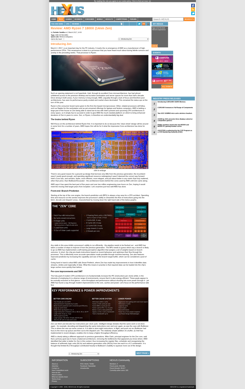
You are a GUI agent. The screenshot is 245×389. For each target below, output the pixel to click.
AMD (57, 35)
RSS (81, 364)
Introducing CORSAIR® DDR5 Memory (172, 102)
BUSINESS (78, 19)
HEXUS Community (120, 360)
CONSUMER (89, 19)
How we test (56, 372)
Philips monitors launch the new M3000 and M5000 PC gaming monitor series (173, 125)
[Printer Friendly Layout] (148, 25)
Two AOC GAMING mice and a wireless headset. (175, 113)
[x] (150, 1)
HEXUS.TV (109, 19)
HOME (53, 19)
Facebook (83, 366)
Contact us (55, 368)
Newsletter (92, 366)
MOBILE (100, 19)
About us (55, 364)
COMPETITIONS (121, 19)
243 (143, 24)
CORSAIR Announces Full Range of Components (175, 107)
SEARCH (188, 19)
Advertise (55, 366)
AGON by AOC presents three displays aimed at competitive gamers (175, 119)
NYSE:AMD (64, 35)
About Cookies (57, 375)
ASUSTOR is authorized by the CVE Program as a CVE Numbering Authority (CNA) (175, 131)
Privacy (54, 381)
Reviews (75, 24)
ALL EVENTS (167, 87)
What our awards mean (60, 377)
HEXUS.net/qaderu (66, 37)
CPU (67, 24)
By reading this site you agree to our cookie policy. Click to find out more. (121, 1)
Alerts (86, 364)
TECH (61, 19)
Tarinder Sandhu (59, 32)
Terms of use (56, 379)
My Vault (59, 39)
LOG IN (154, 46)
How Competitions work (60, 370)
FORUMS (133, 19)
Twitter (92, 364)
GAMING (69, 19)
